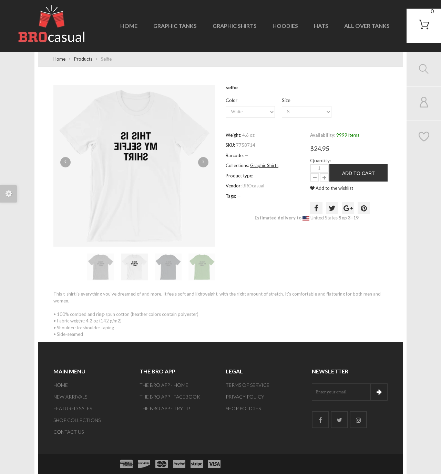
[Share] (316, 208)
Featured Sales (72, 408)
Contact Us (68, 432)
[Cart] (424, 24)
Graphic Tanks (175, 25)
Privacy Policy (245, 397)
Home (128, 25)
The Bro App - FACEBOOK (170, 397)
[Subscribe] (379, 392)
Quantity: (320, 160)
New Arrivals (70, 397)
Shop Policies (243, 408)
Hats (321, 25)
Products (83, 59)
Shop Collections (77, 420)
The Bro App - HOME (164, 385)
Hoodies (285, 25)
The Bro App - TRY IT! (165, 408)
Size (286, 100)
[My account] (424, 103)
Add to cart (358, 173)
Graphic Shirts (235, 25)
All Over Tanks (367, 25)
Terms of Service (247, 385)
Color (231, 100)
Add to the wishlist (334, 188)
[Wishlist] (424, 138)
